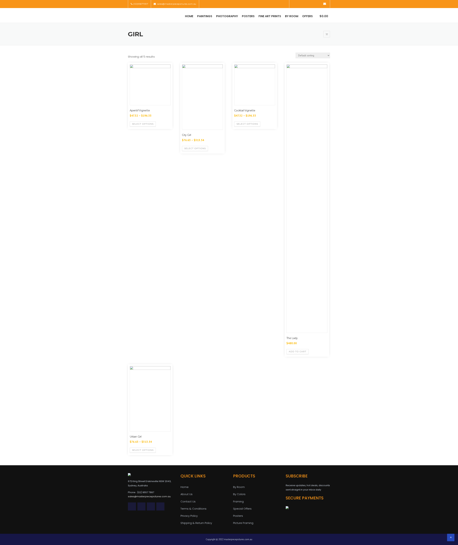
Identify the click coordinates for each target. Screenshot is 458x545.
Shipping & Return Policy (196, 523)
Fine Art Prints (270, 16)
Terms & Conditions (193, 508)
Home (189, 16)
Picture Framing (243, 523)
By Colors (239, 494)
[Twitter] (294, 3)
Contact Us (188, 501)
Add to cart (297, 351)
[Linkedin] (304, 3)
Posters (248, 16)
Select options (143, 123)
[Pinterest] (309, 3)
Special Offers (242, 508)
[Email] (324, 3)
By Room (291, 16)
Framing (238, 501)
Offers (307, 16)
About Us (187, 494)
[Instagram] (319, 3)
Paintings (204, 16)
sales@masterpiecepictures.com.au (176, 4)
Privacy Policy (189, 516)
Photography (227, 16)
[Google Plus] (314, 3)
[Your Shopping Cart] (326, 34)
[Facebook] (299, 3)
